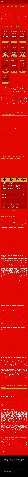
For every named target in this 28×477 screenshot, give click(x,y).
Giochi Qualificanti (24, 2)
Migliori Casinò (10, 2)
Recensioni (19, 1)
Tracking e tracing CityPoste (13, 472)
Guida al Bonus (14, 2)
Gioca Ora (5, 41)
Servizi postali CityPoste (7, 472)
